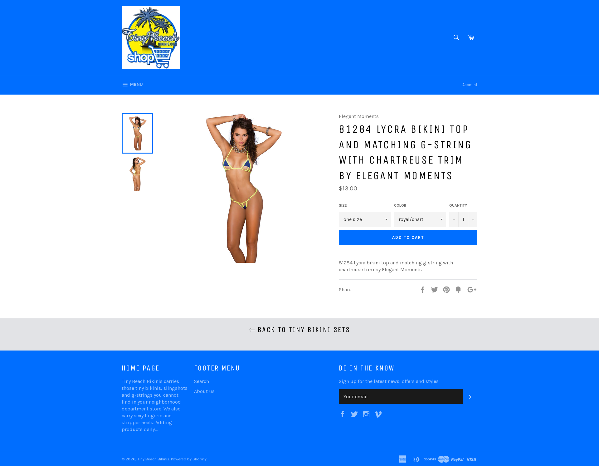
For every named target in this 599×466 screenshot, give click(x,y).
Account (469, 84)
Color (400, 205)
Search (201, 381)
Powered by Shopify (189, 459)
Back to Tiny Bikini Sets (302, 329)
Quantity (458, 205)
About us (204, 391)
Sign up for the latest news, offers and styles (389, 381)
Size (343, 205)
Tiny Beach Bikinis (153, 459)
